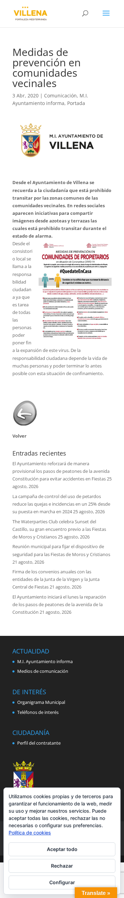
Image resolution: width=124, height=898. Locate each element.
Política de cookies (30, 832)
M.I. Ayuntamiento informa (45, 661)
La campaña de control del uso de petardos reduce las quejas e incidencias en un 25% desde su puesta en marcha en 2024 (61, 504)
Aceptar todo (62, 849)
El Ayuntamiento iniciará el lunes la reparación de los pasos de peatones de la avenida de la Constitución (59, 604)
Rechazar (62, 866)
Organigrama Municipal (41, 702)
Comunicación (60, 95)
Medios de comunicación (42, 671)
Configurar (62, 882)
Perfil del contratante (39, 743)
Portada (76, 103)
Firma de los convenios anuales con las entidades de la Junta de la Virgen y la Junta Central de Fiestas (56, 579)
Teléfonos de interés (38, 712)
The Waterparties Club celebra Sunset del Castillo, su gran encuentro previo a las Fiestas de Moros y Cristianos (59, 529)
